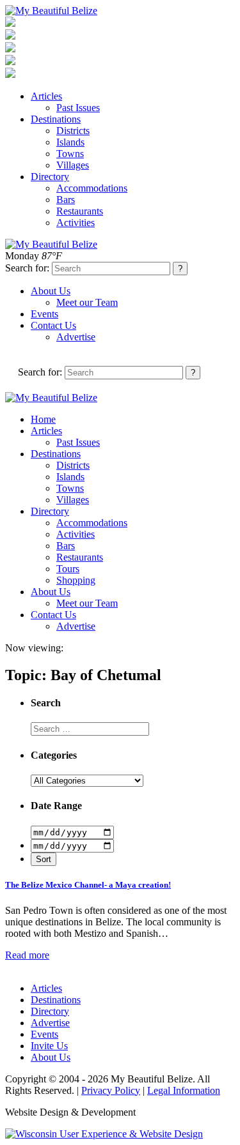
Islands (70, 142)
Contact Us (53, 325)
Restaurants (79, 211)
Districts (73, 130)
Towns (70, 153)
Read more (27, 955)
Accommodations (91, 188)
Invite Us (49, 1045)
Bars (65, 199)
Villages (72, 165)
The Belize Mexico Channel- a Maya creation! (88, 885)
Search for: (27, 267)
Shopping (75, 580)
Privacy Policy (110, 1090)
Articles (46, 96)
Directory (50, 176)
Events (44, 313)
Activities (75, 222)
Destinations (56, 119)
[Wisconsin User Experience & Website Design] (104, 1133)
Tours (67, 568)
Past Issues (78, 107)
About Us (50, 290)
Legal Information (183, 1090)
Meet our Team (87, 302)
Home (43, 419)
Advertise (75, 336)
